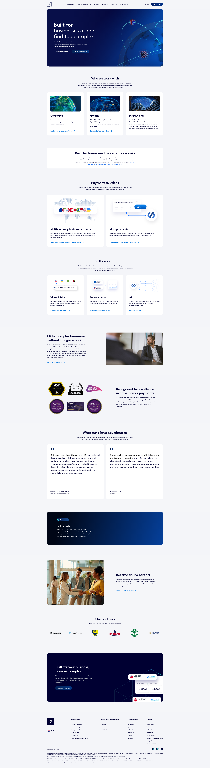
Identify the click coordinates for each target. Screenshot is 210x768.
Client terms (150, 724)
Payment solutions (76, 724)
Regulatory (150, 732)
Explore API (134, 310)
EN (51, 730)
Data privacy (150, 730)
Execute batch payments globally (123, 242)
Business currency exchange (79, 741)
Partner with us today (124, 591)
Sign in (147, 4)
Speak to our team (62, 51)
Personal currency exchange (79, 738)
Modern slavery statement (155, 738)
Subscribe (131, 730)
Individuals (103, 730)
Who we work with (83, 4)
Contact (130, 738)
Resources (114, 4)
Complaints (150, 741)
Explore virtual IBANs (59, 310)
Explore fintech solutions (100, 131)
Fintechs (103, 724)
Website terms (151, 727)
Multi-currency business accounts (81, 727)
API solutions (75, 732)
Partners (105, 4)
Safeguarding (151, 735)
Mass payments (75, 730)
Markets (96, 4)
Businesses (103, 727)
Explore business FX (54, 362)
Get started (157, 4)
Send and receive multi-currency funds (65, 242)
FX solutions (74, 735)
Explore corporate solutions (61, 131)
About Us (131, 724)
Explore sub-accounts (98, 310)
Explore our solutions (80, 51)
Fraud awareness (152, 744)
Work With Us (132, 732)
